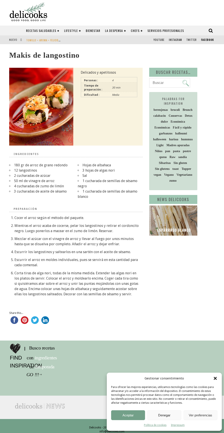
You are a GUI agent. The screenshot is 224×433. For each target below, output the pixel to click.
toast (175, 168)
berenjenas (161, 109)
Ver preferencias (200, 415)
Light (160, 145)
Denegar (164, 415)
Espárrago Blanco (173, 230)
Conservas (175, 115)
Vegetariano (184, 174)
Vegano (169, 174)
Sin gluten (180, 163)
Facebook (207, 40)
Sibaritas (165, 163)
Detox (188, 115)
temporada (46, 366)
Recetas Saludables (41, 30)
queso (163, 157)
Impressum (178, 425)
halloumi (181, 133)
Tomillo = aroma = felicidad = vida (48, 40)
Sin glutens (162, 168)
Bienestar (93, 30)
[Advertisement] (186, 270)
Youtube (159, 40)
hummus (187, 139)
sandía (182, 157)
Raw (172, 157)
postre (187, 151)
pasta (176, 151)
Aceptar (128, 415)
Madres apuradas (177, 145)
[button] (215, 378)
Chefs (135, 30)
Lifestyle (71, 30)
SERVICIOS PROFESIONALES (165, 30)
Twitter (191, 40)
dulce (164, 121)
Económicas (162, 127)
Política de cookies (155, 425)
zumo (173, 180)
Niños (158, 151)
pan (167, 151)
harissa (173, 139)
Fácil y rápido (182, 127)
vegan (157, 174)
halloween (159, 139)
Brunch (187, 109)
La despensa (114, 30)
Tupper (186, 168)
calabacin (159, 115)
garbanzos (165, 133)
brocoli (175, 109)
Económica (178, 121)
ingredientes (47, 357)
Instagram (175, 40)
